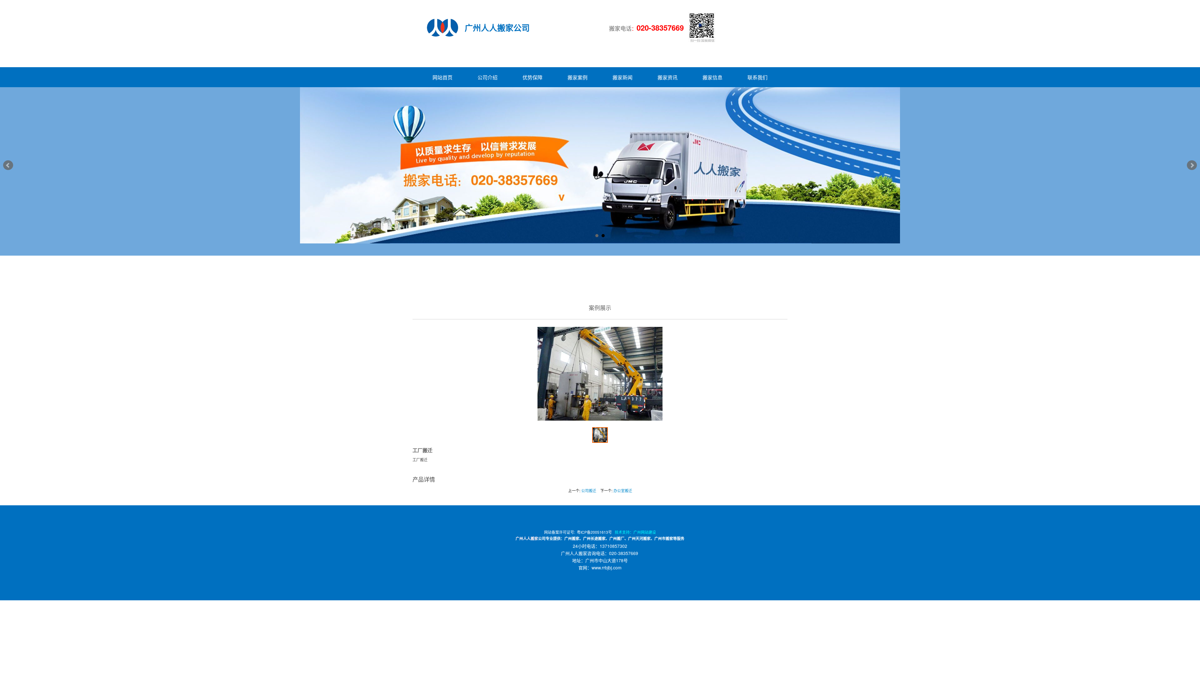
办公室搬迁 (622, 490)
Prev (8, 165)
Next (1192, 165)
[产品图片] (600, 374)
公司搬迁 (588, 490)
